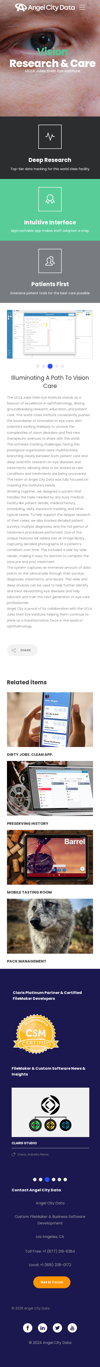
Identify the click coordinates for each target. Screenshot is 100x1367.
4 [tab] (55, 366)
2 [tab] (43, 366)
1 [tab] (38, 366)
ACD (20, 1154)
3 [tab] (49, 366)
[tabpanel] (50, 334)
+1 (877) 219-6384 (59, 1251)
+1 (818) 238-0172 (55, 1265)
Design (31, 1154)
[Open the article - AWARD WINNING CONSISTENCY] (50, 1112)
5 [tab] (62, 366)
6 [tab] (65, 1179)
